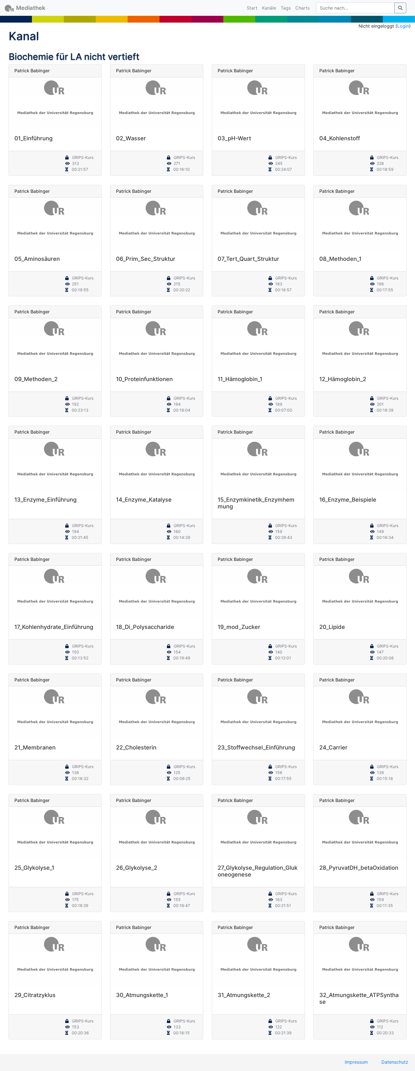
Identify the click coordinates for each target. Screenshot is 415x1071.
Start (253, 8)
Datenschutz (394, 1062)
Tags (286, 8)
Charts (302, 8)
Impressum (356, 1062)
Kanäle (269, 8)
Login (403, 26)
